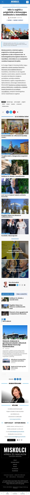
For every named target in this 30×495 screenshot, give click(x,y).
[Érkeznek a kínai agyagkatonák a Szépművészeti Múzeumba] (5, 313)
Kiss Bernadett (14, 282)
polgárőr (23, 102)
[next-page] (5, 319)
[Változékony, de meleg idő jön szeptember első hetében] (6, 361)
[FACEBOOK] (19, 440)
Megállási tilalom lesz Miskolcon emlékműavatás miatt (17, 306)
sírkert (3, 104)
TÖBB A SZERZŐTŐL (21, 294)
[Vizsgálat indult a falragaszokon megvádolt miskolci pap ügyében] (15, 147)
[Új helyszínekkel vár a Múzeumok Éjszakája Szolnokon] (15, 126)
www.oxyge (12, 419)
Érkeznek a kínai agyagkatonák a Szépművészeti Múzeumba (18, 313)
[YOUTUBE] (18, 440)
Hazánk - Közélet (18, 20)
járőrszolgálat (17, 102)
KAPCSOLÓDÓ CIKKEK (8, 294)
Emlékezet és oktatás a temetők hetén (13, 176)
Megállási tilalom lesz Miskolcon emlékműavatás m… (11, 216)
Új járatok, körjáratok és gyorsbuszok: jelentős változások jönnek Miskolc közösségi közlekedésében (14, 344)
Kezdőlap (12, 6)
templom (13, 104)
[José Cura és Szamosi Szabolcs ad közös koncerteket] (15, 186)
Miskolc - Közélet (6, 153)
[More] (17, 112)
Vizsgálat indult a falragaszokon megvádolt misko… (14, 156)
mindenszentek (5, 106)
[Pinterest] (14, 112)
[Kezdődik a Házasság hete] (15, 226)
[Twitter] (10, 112)
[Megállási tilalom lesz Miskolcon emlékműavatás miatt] (15, 206)
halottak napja (10, 102)
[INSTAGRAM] (21, 440)
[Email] (17, 285)
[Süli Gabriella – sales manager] (15, 394)
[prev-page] (2, 319)
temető (8, 104)
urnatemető (19, 104)
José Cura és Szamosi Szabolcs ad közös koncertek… (13, 195)
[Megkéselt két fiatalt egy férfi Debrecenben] (6, 368)
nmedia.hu (18, 419)
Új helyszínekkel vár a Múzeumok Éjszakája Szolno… (14, 136)
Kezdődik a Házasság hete (9, 236)
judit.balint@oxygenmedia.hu (17, 431)
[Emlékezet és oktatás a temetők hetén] (15, 167)
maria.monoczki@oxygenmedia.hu (16, 436)
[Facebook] (7, 112)
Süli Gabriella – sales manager (9, 401)
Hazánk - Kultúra (6, 192)
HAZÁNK (17, 6)
